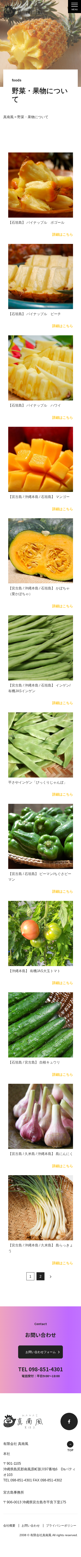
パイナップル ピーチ (34, 314)
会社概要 (9, 1525)
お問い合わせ (31, 1525)
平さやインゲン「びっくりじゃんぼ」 (37, 782)
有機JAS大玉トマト (34, 971)
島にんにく (40, 1154)
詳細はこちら (62, 234)
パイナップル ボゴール (36, 222)
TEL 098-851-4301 (40, 1369)
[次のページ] (51, 1276)
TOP (70, 1450)
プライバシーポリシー (61, 1525)
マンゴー (39, 497)
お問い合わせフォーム (40, 1352)
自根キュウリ (34, 1062)
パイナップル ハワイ (34, 405)
